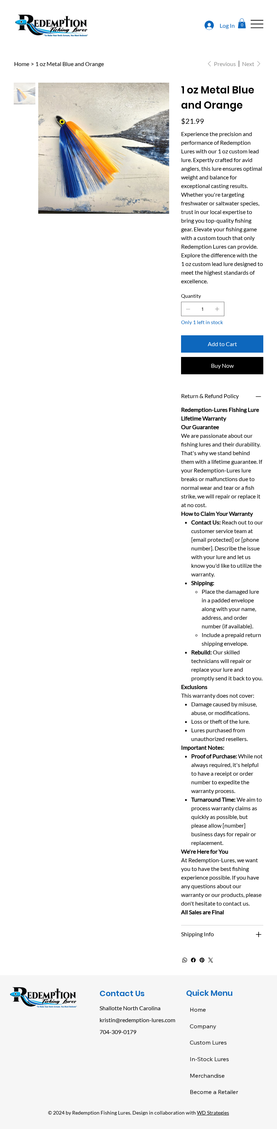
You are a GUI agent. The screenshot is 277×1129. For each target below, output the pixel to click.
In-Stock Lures (209, 1059)
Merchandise (207, 1075)
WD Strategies (213, 1113)
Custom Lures (208, 1042)
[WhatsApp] (184, 960)
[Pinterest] (202, 960)
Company (203, 1026)
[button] (242, 23)
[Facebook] (193, 960)
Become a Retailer (214, 1091)
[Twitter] (210, 960)
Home (198, 1009)
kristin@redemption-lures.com (137, 1019)
